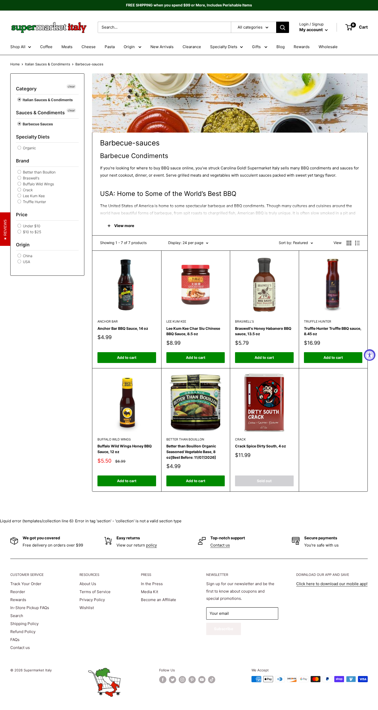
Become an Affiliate (158, 599)
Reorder (17, 591)
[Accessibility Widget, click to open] (369, 355)
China (27, 256)
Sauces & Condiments (40, 112)
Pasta (110, 46)
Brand (22, 160)
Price (22, 214)
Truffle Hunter (34, 202)
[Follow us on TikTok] (211, 679)
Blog (280, 46)
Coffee (46, 46)
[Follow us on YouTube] (201, 679)
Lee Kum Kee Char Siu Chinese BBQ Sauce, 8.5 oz (193, 331)
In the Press (152, 583)
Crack (27, 190)
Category (26, 88)
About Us (87, 583)
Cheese (89, 46)
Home (15, 64)
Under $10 (31, 226)
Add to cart (126, 357)
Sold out (264, 481)
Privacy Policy (92, 599)
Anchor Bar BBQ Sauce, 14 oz (122, 328)
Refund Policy (22, 631)
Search (16, 615)
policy (151, 545)
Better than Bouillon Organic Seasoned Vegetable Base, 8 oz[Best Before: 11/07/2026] (191, 451)
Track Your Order (25, 583)
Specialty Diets (223, 46)
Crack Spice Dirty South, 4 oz (260, 446)
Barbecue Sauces (37, 124)
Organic (29, 148)
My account (311, 29)
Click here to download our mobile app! (331, 583)
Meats (67, 46)
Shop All (17, 46)
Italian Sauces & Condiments (47, 64)
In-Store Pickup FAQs (29, 607)
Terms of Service (95, 591)
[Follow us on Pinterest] (192, 679)
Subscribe (223, 628)
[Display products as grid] (349, 243)
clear (71, 86)
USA (26, 261)
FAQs (15, 639)
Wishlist (86, 607)
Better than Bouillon (39, 172)
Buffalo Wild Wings (38, 184)
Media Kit (149, 591)
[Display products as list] (357, 243)
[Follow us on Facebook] (162, 679)
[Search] (282, 27)
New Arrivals (162, 46)
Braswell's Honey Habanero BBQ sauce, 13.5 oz (263, 331)
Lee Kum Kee (33, 196)
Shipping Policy (24, 623)
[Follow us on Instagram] (182, 679)
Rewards (302, 46)
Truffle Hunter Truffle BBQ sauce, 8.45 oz (332, 331)
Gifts (257, 46)
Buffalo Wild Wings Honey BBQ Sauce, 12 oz (124, 449)
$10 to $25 (31, 232)
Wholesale (328, 46)
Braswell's (30, 178)
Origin (130, 46)
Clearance (192, 46)
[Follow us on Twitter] (172, 679)
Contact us (220, 545)
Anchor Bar (107, 321)
